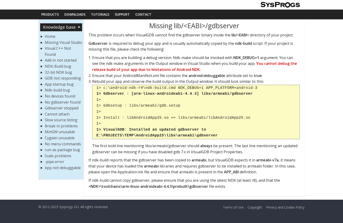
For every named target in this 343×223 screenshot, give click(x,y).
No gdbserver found (62, 102)
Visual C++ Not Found (58, 51)
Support (122, 14)
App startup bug (59, 84)
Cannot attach (57, 114)
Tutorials (100, 14)
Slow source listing (61, 119)
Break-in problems (61, 126)
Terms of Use (233, 207)
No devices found (60, 96)
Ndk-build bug (57, 90)
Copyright (255, 207)
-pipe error (54, 161)
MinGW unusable (60, 131)
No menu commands (63, 143)
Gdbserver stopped (61, 108)
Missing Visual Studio (63, 42)
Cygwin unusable (60, 137)
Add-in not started (61, 60)
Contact (143, 14)
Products (50, 14)
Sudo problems (58, 155)
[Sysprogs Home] (280, 5)
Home (50, 36)
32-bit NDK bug (58, 72)
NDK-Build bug (58, 66)
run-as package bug (62, 149)
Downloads (74, 14)
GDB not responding (63, 78)
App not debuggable (63, 167)
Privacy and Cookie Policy (285, 207)
